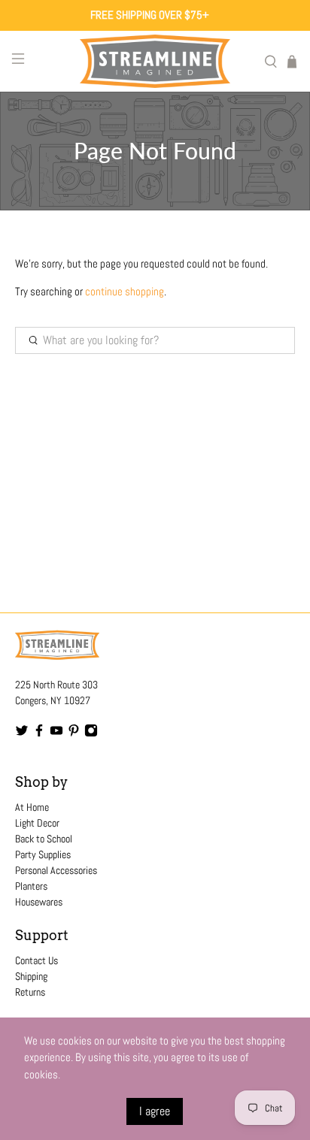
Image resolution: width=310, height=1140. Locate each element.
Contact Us (36, 960)
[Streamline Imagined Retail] (155, 61)
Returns (30, 992)
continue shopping (124, 291)
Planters (31, 886)
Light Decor (37, 823)
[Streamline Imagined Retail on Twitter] (22, 733)
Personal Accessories (56, 870)
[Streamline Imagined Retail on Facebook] (39, 733)
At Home (32, 807)
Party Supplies (43, 854)
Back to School (43, 838)
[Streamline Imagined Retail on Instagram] (91, 733)
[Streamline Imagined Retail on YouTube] (56, 733)
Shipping (31, 976)
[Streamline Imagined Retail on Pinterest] (74, 733)
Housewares (38, 902)
